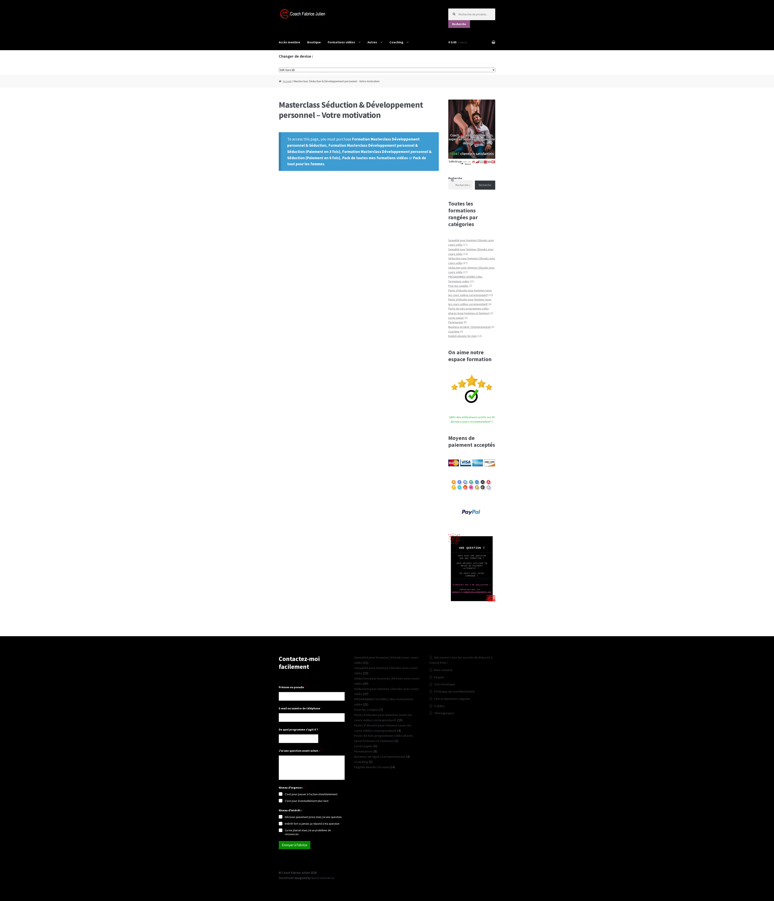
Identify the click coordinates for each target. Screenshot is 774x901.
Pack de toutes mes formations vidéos (375, 157)
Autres (372, 42)
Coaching (396, 42)
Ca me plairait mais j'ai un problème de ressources (308, 832)
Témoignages (444, 713)
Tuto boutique (444, 684)
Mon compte (443, 670)
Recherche (459, 24)
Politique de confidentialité (454, 691)
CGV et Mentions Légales (452, 699)
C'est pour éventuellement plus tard (306, 801)
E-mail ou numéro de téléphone (300, 708)
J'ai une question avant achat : (300, 750)
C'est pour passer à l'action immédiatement (311, 794)
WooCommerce (322, 878)
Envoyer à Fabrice (294, 845)
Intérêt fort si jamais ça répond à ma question (312, 823)
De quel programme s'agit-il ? (299, 729)
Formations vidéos (341, 42)
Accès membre (289, 42)
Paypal (439, 677)
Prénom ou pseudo (292, 687)
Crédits (439, 706)
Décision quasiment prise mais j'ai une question (313, 817)
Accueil (287, 81)
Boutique (314, 42)
